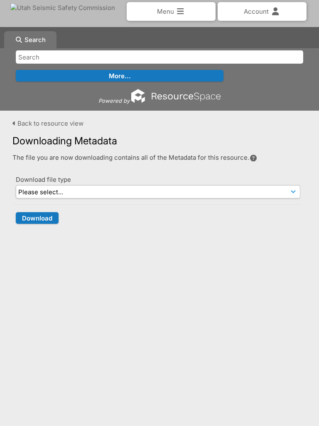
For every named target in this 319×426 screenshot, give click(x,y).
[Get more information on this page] (253, 158)
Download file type (43, 179)
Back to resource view (49, 123)
